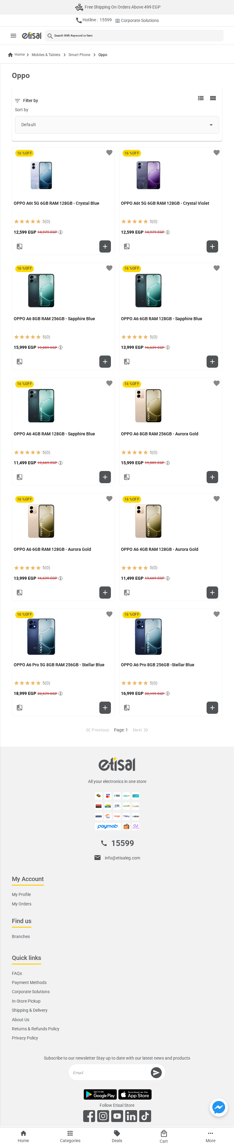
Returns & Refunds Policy (35, 1028)
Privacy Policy (25, 1038)
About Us (20, 1019)
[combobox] (117, 124)
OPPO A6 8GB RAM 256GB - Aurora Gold (159, 433)
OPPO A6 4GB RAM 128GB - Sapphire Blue (54, 433)
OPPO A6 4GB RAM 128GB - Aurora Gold (159, 549)
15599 (122, 843)
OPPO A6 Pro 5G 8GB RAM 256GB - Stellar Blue (59, 664)
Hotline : (93, 20)
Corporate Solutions (31, 991)
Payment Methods (29, 982)
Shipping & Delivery (30, 1010)
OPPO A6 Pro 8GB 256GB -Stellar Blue (157, 664)
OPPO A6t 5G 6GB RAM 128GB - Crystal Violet (165, 203)
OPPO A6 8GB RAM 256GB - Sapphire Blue (54, 318)
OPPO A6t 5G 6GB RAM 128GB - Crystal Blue (56, 203)
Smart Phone (79, 55)
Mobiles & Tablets (46, 55)
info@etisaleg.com (122, 857)
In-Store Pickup (26, 1001)
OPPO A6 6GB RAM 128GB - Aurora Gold (52, 549)
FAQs (17, 973)
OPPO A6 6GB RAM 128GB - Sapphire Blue (161, 318)
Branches (21, 936)
